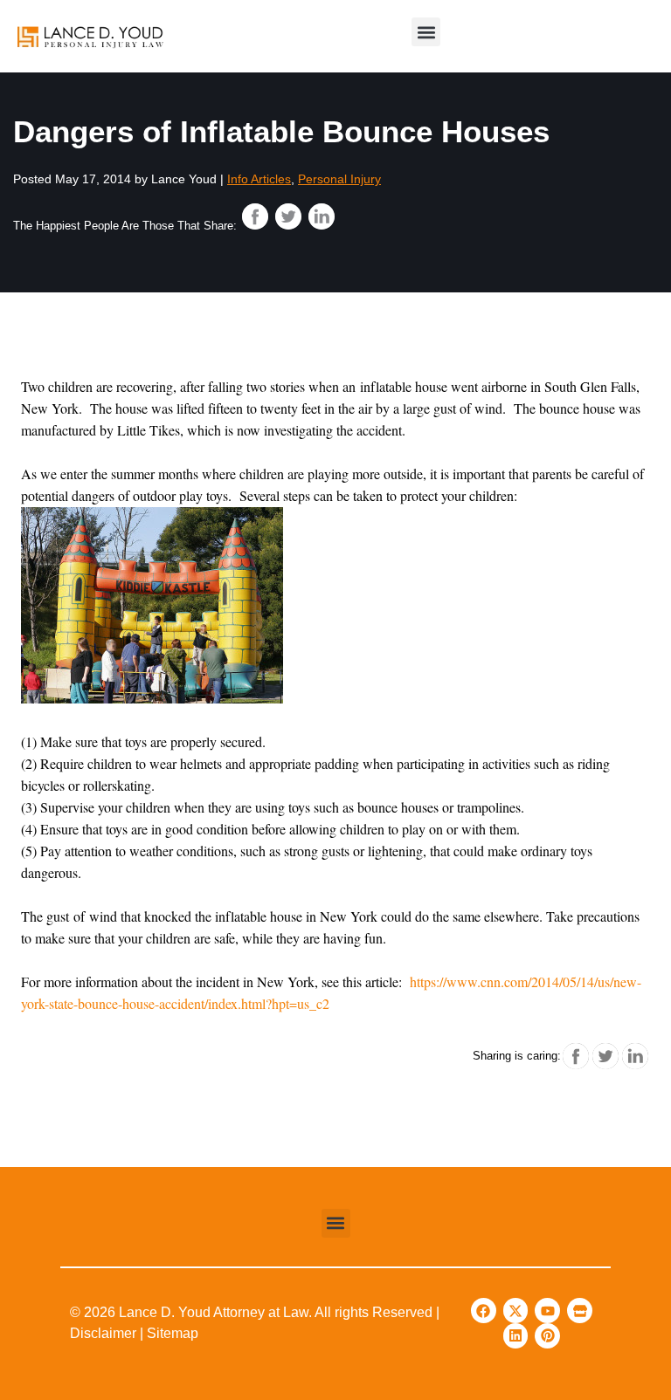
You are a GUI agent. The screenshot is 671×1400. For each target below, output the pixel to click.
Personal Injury (339, 179)
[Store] (579, 1310)
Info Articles (259, 179)
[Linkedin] (516, 1336)
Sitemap (172, 1333)
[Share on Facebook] (255, 216)
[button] (426, 31)
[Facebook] (483, 1310)
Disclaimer (103, 1333)
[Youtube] (547, 1310)
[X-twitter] (516, 1310)
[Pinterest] (547, 1336)
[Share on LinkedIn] (321, 216)
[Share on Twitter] (288, 216)
